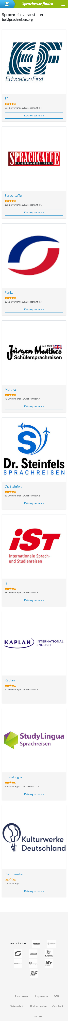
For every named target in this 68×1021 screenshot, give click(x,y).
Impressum (41, 996)
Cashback (57, 1006)
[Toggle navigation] (63, 4)
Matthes (11, 389)
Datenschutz (17, 1006)
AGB (56, 996)
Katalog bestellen (34, 115)
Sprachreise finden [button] (37, 3)
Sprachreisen (22, 996)
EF (6, 98)
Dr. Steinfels (13, 486)
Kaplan (10, 680)
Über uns (37, 1016)
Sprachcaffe (13, 195)
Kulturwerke (13, 874)
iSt (6, 583)
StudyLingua (13, 777)
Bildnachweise (38, 1006)
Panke (9, 292)
